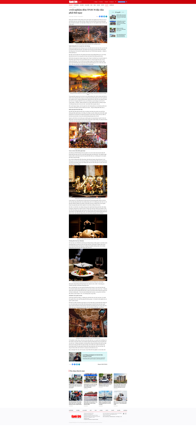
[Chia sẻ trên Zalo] (100, 16)
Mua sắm (118, 410)
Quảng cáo (112, 1)
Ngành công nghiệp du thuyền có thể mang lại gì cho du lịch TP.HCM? (105, 403)
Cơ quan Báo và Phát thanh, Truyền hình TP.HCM (91, 419)
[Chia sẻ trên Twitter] (104, 16)
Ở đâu (95, 5)
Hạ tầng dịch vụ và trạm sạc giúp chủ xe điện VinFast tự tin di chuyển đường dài (90, 386)
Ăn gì (91, 5)
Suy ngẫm (82, 5)
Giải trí (102, 5)
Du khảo (98, 5)
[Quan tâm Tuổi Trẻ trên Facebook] (126, 416)
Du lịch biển (87, 5)
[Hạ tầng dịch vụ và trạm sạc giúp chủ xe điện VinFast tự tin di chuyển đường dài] (113, 23)
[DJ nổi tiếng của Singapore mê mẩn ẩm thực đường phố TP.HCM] (75, 356)
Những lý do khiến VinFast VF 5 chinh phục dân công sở (121, 29)
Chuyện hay (112, 5)
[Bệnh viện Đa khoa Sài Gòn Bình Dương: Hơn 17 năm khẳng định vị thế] (120, 396)
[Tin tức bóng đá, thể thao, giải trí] (71, 5)
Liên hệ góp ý (118, 416)
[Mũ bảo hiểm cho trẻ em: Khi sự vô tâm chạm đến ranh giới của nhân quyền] (113, 16)
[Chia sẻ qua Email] (106, 16)
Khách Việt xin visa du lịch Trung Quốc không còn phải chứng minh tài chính (90, 403)
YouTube (101, 1)
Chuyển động (76, 5)
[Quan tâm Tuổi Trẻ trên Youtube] (123, 416)
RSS (121, 416)
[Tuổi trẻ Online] (76, 416)
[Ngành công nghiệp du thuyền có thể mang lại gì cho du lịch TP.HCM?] (105, 396)
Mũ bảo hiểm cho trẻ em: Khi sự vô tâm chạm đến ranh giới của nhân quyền (121, 16)
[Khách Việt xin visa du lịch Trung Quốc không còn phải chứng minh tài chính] (90, 396)
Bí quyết (106, 5)
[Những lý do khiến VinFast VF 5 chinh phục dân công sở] (113, 30)
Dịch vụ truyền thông (106, 416)
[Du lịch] (80, 2)
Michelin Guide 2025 (93, 285)
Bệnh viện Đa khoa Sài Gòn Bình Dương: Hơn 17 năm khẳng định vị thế (120, 403)
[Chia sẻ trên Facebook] (102, 16)
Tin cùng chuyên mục (77, 371)
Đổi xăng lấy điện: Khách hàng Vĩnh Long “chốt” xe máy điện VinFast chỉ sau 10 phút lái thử (75, 403)
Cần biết (106, 1)
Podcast (96, 1)
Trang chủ (70, 7)
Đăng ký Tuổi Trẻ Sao (121, 1)
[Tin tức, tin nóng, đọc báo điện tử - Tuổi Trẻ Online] (73, 1)
